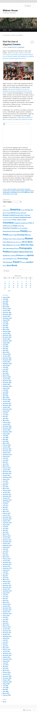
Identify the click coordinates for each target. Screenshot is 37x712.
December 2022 (7, 380)
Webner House (10, 10)
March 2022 (6, 398)
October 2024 (6, 339)
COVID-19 (31, 223)
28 (22, 287)
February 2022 (7, 399)
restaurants (13, 255)
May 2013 (5, 598)
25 (9, 287)
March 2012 (6, 625)
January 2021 (6, 424)
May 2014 (5, 576)
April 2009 (5, 691)
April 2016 (5, 532)
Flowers (30, 231)
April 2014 (5, 577)
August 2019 (6, 456)
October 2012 (6, 612)
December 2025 (7, 312)
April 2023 (5, 373)
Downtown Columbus (10, 228)
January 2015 (6, 560)
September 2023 (7, 363)
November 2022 (7, 382)
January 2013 (6, 606)
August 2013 (6, 593)
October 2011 (6, 634)
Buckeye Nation (19, 215)
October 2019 (6, 452)
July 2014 (5, 572)
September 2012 (7, 613)
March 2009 (6, 693)
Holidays (5, 239)
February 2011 (7, 649)
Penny (17, 248)
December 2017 (7, 494)
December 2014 (7, 562)
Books (13, 213)
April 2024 (5, 350)
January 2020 (6, 447)
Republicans (6, 255)
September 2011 (7, 636)
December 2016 (7, 517)
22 (26, 285)
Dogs (15, 226)
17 (5, 285)
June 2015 (5, 551)
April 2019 (5, 464)
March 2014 (6, 579)
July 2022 (5, 390)
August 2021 (6, 411)
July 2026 (5, 299)
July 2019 (5, 458)
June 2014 (5, 574)
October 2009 (6, 680)
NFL (19, 245)
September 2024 (7, 341)
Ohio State (29, 245)
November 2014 (7, 564)
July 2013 (5, 595)
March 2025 (6, 329)
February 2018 (7, 490)
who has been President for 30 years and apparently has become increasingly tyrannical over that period (17, 91)
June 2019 (5, 460)
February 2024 (7, 354)
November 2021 (7, 405)
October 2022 (6, 384)
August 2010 (6, 661)
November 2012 (7, 610)
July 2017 (5, 504)
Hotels (10, 239)
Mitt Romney (19, 242)
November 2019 (7, 451)
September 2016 (7, 523)
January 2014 (6, 583)
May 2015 (5, 553)
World (14, 189)
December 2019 (7, 449)
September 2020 (7, 432)
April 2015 (5, 555)
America (10, 189)
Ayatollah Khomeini (16, 191)
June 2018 (5, 483)
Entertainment (7, 231)
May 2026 (5, 303)
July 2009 (5, 685)
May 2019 (5, 462)
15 (26, 283)
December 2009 (7, 676)
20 (17, 285)
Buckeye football (9, 215)
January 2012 (6, 629)
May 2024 (5, 348)
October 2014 (6, 566)
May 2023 (5, 371)
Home (4, 30)
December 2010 (7, 653)
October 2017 (6, 498)
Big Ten (30, 210)
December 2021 (7, 403)
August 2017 (6, 502)
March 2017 (6, 511)
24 (5, 287)
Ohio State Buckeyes (8, 248)
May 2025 (5, 325)
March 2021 (6, 420)
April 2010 (5, 668)
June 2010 (5, 665)
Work (9, 265)
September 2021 (7, 409)
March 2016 (6, 534)
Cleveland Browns (25, 217)
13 (17, 283)
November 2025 (7, 314)
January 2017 (6, 515)
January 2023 (6, 379)
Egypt (22, 191)
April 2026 (5, 305)
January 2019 (6, 470)
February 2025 (7, 331)
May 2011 (5, 644)
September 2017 (7, 500)
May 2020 (5, 439)
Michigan (13, 242)
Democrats (10, 226)
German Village (12, 235)
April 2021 (5, 418)
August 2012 (6, 615)
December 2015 (7, 540)
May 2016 (5, 530)
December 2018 (7, 471)
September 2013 (7, 591)
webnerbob (21, 47)
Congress (17, 223)
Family (23, 231)
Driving (19, 228)
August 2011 (6, 638)
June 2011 (5, 642)
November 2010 (7, 655)
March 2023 (6, 375)
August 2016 (6, 524)
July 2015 (5, 549)
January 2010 (6, 674)
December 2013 (7, 585)
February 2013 (7, 604)
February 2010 (7, 672)
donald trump (21, 226)
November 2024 (7, 337)
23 (30, 285)
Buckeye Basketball (21, 213)
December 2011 (7, 631)
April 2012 (5, 623)
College (14, 220)
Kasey (5, 242)
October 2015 (6, 543)
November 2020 (7, 428)
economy (24, 228)
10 (5, 283)
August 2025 (6, 320)
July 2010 (5, 663)
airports (8, 210)
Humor (29, 238)
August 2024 (6, 343)
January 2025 (6, 333)
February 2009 (7, 695)
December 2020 (7, 426)
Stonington (9, 259)
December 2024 (7, 335)
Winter (4, 266)
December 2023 (7, 358)
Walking (24, 262)
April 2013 (5, 600)
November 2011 (7, 632)
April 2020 (5, 441)
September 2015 (7, 545)
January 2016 (6, 538)
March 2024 (6, 352)
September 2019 (7, 454)
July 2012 (5, 617)
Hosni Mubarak (14, 192)
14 (22, 283)
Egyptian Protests (29, 191)
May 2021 (5, 416)
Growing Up (22, 234)
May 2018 (5, 485)
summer (15, 259)
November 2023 (7, 360)
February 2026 (7, 308)
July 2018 (5, 481)
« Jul (9, 291)
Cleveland (16, 217)
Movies (24, 242)
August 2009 (6, 684)
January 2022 (6, 401)
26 (13, 287)
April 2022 (5, 396)
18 (9, 285)
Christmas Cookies (8, 217)
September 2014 (7, 568)
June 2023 (5, 369)
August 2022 (6, 388)
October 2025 (6, 316)
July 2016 (5, 526)
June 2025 (5, 324)
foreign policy (6, 192)
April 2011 (5, 646)
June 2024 (5, 346)
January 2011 (6, 651)
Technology (22, 258)
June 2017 (5, 505)
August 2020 (6, 434)
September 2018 (7, 477)
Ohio (22, 244)
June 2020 (5, 437)
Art (26, 210)
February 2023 (7, 377)
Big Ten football (7, 213)
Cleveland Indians (7, 219)
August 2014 (6, 570)
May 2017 (5, 507)
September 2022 (7, 386)
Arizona (23, 210)
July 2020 (5, 435)
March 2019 (6, 466)
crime (5, 226)
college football (21, 220)
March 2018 (6, 488)
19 (13, 285)
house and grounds (18, 239)
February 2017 (7, 513)
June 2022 (5, 392)
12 (13, 283)
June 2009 (5, 687)
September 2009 (7, 682)
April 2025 (5, 327)
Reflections (29, 252)
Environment (16, 231)
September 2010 (7, 659)
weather (29, 262)
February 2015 (7, 559)
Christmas (27, 215)
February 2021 (7, 422)
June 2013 (5, 596)
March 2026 (6, 307)
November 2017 (7, 496)
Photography (25, 248)
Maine (9, 242)
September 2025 (7, 318)
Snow (25, 255)
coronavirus (23, 223)
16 (30, 283)
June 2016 (5, 528)
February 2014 (7, 581)
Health (29, 235)
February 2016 (7, 536)
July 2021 (5, 413)
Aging (4, 210)
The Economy (7, 262)
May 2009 (5, 689)
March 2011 (6, 648)
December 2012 (7, 608)
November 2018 (7, 473)
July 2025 (5, 322)
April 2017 (5, 509)
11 (9, 283)
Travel (16, 261)
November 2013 (7, 587)
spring (4, 259)
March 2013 (6, 602)
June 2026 (5, 301)
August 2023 (6, 365)
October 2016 (6, 521)
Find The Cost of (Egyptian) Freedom (12, 43)
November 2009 (7, 678)
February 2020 (7, 445)
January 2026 (6, 310)
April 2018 (5, 487)
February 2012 (7, 627)
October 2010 (6, 657)
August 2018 (6, 479)
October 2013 (6, 589)
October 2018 (6, 475)
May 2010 (5, 667)
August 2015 (6, 547)
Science (20, 255)
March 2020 (6, 443)
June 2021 (5, 415)
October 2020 (6, 430)
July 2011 (5, 640)
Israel (22, 192)
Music (30, 242)
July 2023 (5, 367)
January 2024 (6, 356)
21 (22, 285)
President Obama (17, 252)
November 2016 (7, 519)
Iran (19, 192)
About (10, 30)
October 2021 (6, 407)
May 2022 (5, 394)
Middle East (27, 192)
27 (17, 287)
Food (5, 234)
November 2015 (7, 542)
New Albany (6, 245)
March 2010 (6, 670)
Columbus (8, 222)
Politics (7, 251)
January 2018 (6, 492)
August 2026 (6, 297)
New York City (14, 245)
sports (30, 255)
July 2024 (5, 345)
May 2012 (5, 621)
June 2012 (5, 619)
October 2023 (6, 362)
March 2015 (6, 557)
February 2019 (7, 468)
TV (20, 262)
